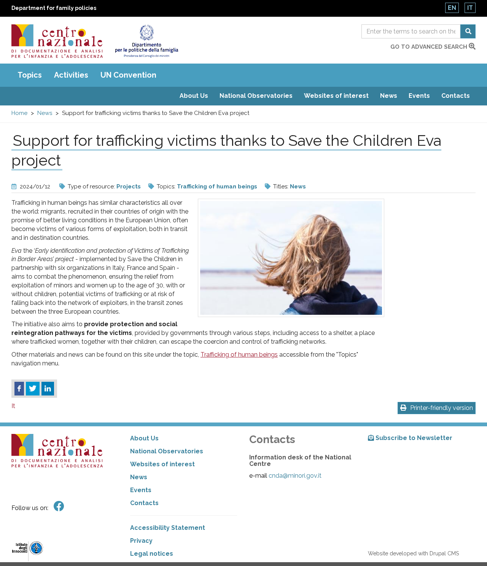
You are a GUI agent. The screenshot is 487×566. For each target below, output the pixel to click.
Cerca (468, 31)
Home (19, 113)
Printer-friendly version (441, 407)
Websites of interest (336, 95)
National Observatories (256, 95)
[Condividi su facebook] (19, 388)
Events (419, 95)
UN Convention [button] (128, 75)
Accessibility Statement (167, 527)
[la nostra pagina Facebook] (59, 506)
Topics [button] (30, 75)
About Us (194, 95)
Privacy (141, 540)
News (388, 95)
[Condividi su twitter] (33, 388)
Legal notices (151, 553)
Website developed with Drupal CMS (413, 553)
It (470, 7)
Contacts (455, 95)
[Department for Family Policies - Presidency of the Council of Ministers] (146, 41)
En (452, 7)
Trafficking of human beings (217, 186)
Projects (128, 186)
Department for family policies (53, 8)
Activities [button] (71, 75)
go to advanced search (429, 46)
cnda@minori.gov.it (295, 475)
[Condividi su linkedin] (47, 388)
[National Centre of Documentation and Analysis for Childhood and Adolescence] (57, 41)
